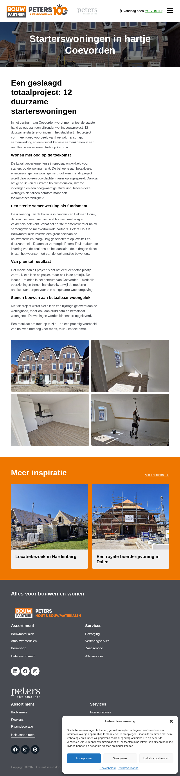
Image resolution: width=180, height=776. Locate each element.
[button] (171, 721)
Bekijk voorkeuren (156, 758)
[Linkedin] (15, 671)
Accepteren (84, 758)
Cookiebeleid (108, 768)
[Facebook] (25, 671)
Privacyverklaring (128, 768)
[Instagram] (35, 671)
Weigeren (120, 758)
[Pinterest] (35, 749)
